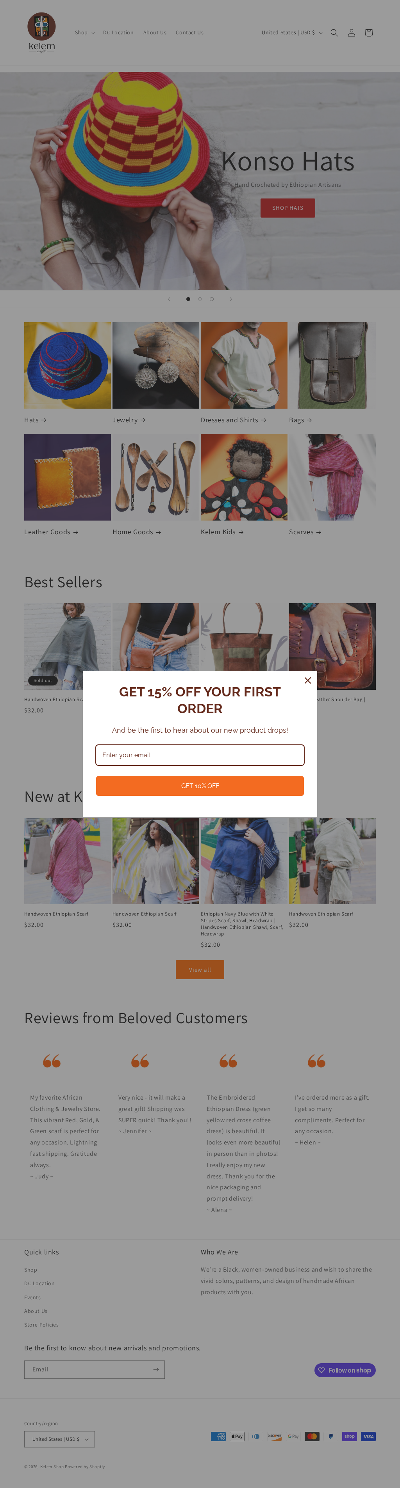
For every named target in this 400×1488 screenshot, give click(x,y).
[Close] (307, 680)
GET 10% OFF (200, 786)
